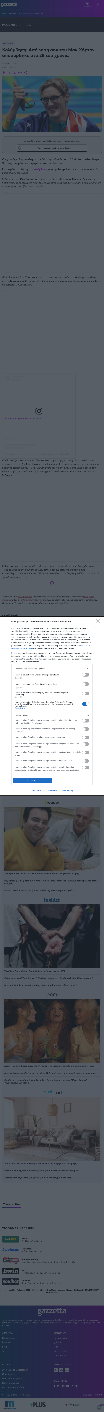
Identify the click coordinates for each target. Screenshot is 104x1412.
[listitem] (52, 668)
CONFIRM (32, 781)
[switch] (85, 675)
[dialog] (52, 706)
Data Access (52, 790)
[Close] (98, 621)
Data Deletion (37, 790)
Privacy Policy (67, 790)
